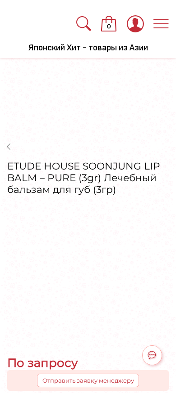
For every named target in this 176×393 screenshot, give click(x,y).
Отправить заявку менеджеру (88, 380)
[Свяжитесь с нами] (152, 355)
